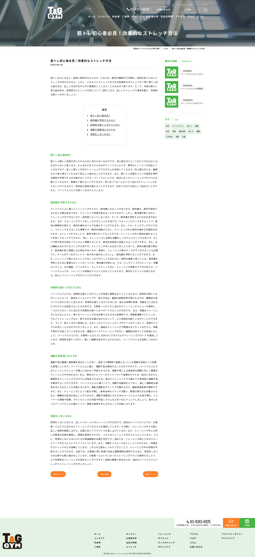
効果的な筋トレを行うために (105, 124)
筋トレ (189, 126)
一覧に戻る (104, 474)
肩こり (191, 131)
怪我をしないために (100, 134)
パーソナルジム (178, 126)
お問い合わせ (163, 9)
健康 (196, 126)
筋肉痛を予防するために (102, 120)
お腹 (183, 136)
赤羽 (167, 126)
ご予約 (187, 9)
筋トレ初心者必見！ (100, 115)
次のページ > (150, 474)
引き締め (169, 136)
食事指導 (182, 131)
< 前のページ (58, 474)
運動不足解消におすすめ (102, 129)
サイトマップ (228, 538)
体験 (174, 131)
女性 (167, 131)
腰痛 (198, 131)
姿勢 (177, 136)
